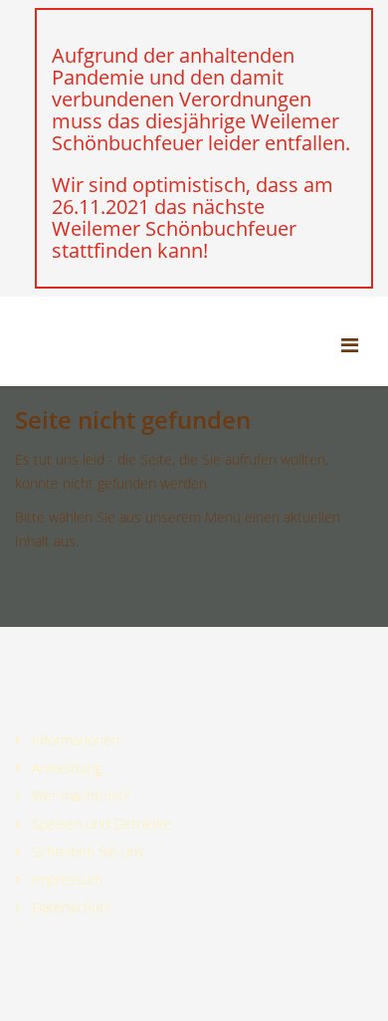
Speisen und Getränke (99, 823)
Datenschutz (69, 907)
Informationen (73, 739)
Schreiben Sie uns (86, 851)
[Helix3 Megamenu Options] (357, 342)
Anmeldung (64, 767)
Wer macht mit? (78, 795)
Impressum (65, 879)
